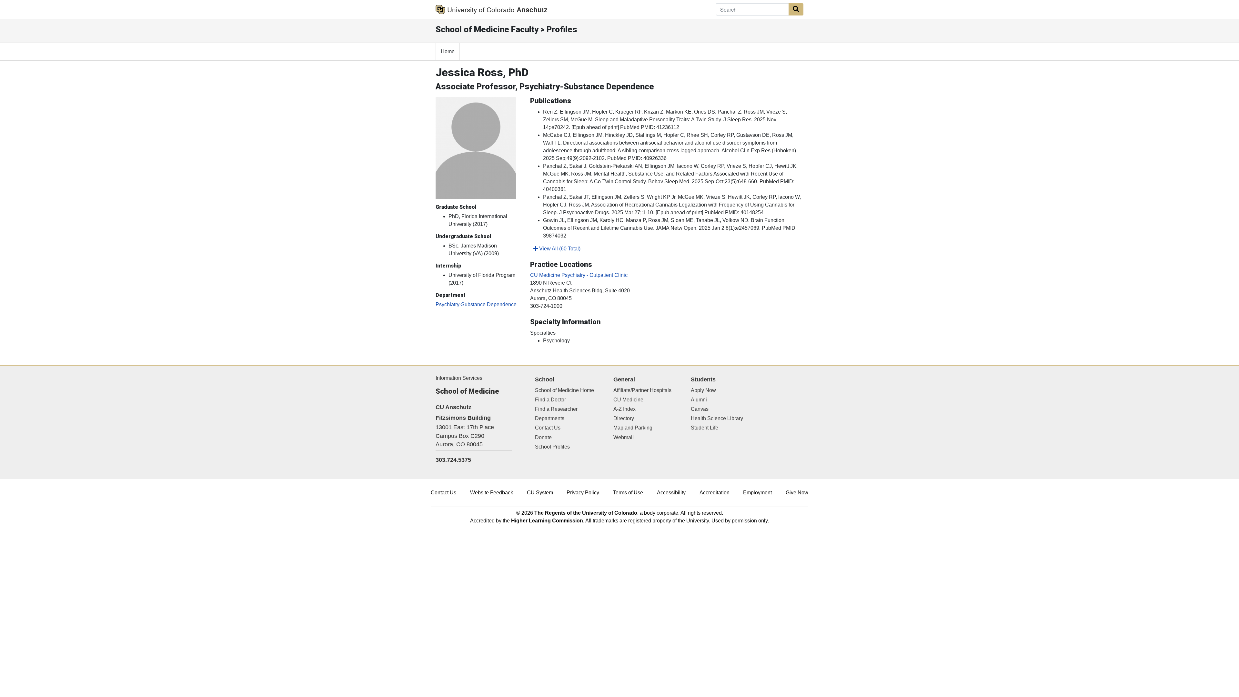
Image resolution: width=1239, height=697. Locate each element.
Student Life (704, 427)
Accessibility (671, 492)
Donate (543, 437)
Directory (623, 418)
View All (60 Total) (559, 248)
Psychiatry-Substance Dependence (476, 304)
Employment (757, 492)
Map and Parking (632, 427)
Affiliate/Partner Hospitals (642, 390)
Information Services (459, 378)
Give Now (797, 492)
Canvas (700, 409)
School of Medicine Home (564, 390)
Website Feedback (491, 492)
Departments (549, 418)
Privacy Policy (583, 492)
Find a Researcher (556, 409)
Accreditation (715, 492)
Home (448, 51)
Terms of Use (628, 492)
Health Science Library (717, 418)
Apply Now (703, 390)
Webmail (623, 437)
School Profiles (552, 447)
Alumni (699, 399)
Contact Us (547, 427)
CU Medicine (628, 399)
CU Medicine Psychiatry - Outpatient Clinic (579, 275)
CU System (540, 492)
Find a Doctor (550, 399)
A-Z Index (624, 409)
